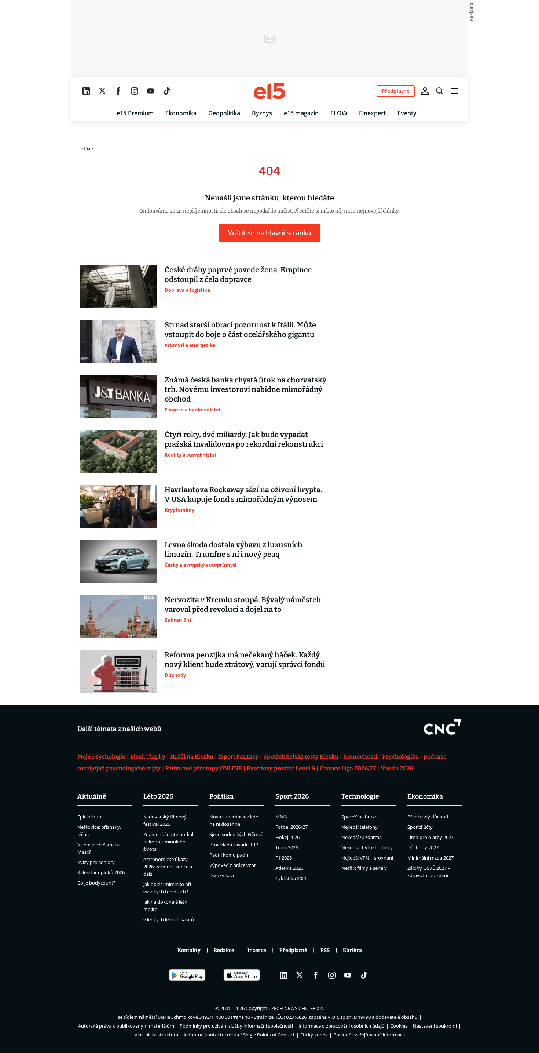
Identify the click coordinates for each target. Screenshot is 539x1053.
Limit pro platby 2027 (430, 837)
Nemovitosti (360, 756)
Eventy (407, 113)
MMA (281, 816)
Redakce (224, 950)
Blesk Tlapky (147, 756)
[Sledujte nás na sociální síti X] (102, 91)
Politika (221, 796)
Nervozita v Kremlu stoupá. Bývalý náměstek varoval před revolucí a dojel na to (243, 604)
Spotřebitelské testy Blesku (300, 756)
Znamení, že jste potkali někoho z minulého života (168, 841)
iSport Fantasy (238, 756)
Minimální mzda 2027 (430, 857)
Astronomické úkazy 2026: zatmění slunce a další (167, 866)
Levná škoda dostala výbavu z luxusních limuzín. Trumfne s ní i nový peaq (233, 549)
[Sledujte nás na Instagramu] (134, 91)
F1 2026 (283, 857)
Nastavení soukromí (435, 1026)
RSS (325, 950)
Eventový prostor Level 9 (281, 768)
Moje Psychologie (101, 756)
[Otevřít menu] (454, 91)
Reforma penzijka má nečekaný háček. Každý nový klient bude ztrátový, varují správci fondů (245, 659)
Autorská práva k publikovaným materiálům (126, 1026)
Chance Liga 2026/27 (348, 768)
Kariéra (352, 950)
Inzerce (256, 950)
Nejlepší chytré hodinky (367, 847)
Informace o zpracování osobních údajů (341, 1026)
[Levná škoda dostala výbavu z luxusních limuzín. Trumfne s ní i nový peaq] (118, 561)
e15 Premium (135, 113)
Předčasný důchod (427, 816)
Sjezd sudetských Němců (236, 834)
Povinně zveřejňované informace (369, 1034)
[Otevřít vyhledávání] (439, 91)
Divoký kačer (223, 875)
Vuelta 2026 (397, 768)
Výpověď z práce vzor (232, 865)
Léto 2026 (158, 796)
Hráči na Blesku (191, 756)
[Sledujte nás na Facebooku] (118, 91)
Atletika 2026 (289, 868)
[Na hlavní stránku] (269, 91)
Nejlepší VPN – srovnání (367, 857)
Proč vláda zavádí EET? (233, 844)
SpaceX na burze (359, 816)
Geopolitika (224, 113)
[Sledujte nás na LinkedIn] (86, 91)
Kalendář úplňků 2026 (101, 872)
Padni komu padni (229, 855)
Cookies (398, 1026)
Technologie (360, 796)
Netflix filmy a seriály (364, 868)
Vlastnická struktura (156, 1034)
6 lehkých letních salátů (168, 919)
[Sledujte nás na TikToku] (167, 91)
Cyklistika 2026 (291, 878)
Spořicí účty (420, 827)
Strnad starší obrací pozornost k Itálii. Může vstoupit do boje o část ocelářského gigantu (240, 329)
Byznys (262, 113)
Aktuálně (91, 796)
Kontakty (189, 950)
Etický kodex (314, 1034)
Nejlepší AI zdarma (361, 837)
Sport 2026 (292, 796)
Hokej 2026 (287, 837)
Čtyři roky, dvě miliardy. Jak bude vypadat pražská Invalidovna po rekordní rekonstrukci (244, 439)
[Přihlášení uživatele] (425, 91)
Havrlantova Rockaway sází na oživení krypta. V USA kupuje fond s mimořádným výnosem (243, 494)
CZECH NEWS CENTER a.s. (296, 1008)
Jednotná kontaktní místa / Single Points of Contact (239, 1034)
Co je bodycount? (96, 882)
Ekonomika (181, 113)
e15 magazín (301, 113)
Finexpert (372, 113)
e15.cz (87, 148)
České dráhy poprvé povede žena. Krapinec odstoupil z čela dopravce (238, 274)
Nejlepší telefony (359, 827)
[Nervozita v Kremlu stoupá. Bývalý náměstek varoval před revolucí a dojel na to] (118, 616)
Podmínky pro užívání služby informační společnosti (236, 1026)
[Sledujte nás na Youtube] (151, 91)
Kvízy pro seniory (96, 862)
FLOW (338, 113)
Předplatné (293, 950)
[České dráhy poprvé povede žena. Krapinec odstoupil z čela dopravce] (118, 286)
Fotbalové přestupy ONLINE (203, 768)
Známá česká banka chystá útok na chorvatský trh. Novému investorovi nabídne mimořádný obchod (245, 389)
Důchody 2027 (423, 847)
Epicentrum (90, 816)
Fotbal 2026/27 (291, 827)
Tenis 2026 (286, 847)
